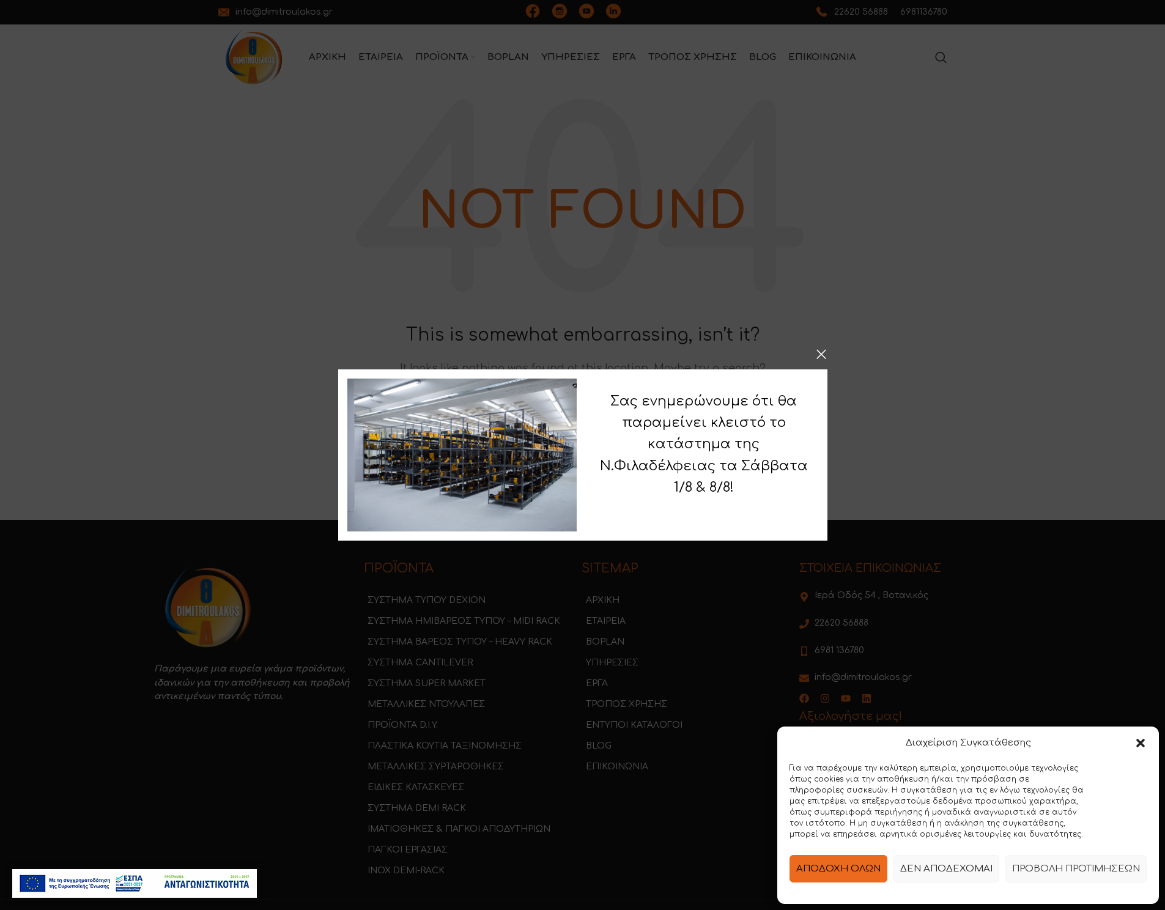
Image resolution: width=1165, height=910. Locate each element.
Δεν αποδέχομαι (946, 869)
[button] (1140, 743)
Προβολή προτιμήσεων (1076, 869)
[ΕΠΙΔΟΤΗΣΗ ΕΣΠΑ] (134, 883)
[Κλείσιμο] (821, 354)
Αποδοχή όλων (838, 869)
